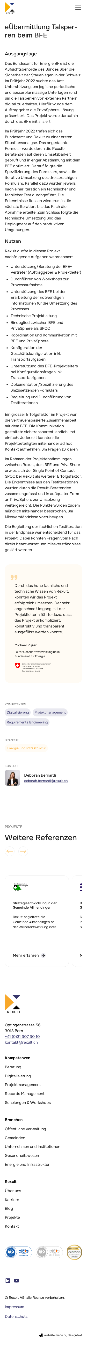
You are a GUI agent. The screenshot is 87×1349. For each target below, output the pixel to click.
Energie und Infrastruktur (27, 1164)
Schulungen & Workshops (28, 1102)
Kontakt (12, 1226)
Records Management (24, 1093)
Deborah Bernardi (40, 775)
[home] (9, 8)
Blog (9, 1208)
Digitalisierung (18, 1076)
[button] (77, 8)
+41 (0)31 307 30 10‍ (22, 1036)
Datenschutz (16, 1316)
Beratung (13, 1067)
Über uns (13, 1190)
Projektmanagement (23, 1084)
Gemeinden (15, 1137)
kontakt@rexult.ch (21, 1042)
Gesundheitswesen (22, 1155)
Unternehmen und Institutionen (32, 1146)
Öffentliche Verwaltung (25, 1128)
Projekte (12, 1217)
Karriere (12, 1199)
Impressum (14, 1306)
